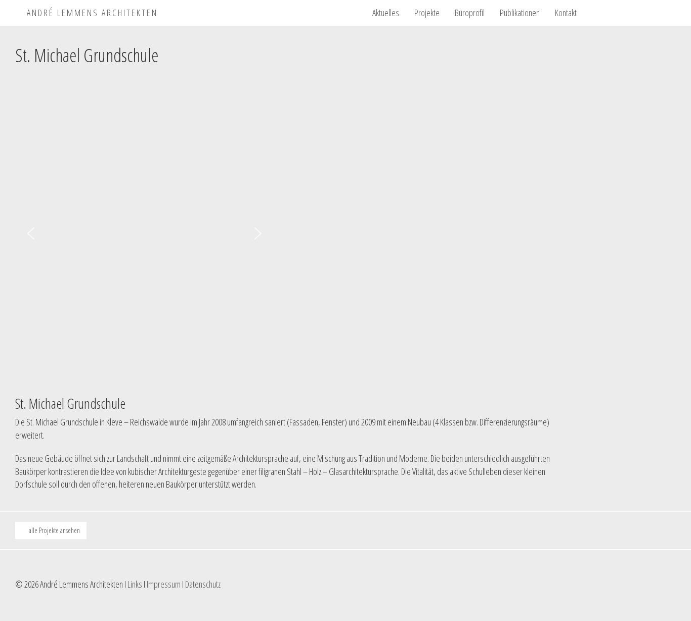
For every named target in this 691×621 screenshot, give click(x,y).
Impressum (164, 584)
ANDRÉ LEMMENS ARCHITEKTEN (91, 11)
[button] (31, 233)
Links (134, 584)
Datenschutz (203, 584)
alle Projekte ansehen (53, 530)
